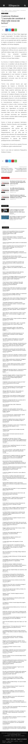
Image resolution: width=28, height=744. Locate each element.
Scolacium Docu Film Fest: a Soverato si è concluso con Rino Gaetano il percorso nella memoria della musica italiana (14, 289)
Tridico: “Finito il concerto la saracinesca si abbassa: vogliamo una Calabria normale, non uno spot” (14, 267)
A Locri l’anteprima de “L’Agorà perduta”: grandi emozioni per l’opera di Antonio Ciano (14, 415)
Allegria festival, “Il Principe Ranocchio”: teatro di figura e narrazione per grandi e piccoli (14, 627)
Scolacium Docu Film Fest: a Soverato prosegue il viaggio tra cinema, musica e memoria (14, 585)
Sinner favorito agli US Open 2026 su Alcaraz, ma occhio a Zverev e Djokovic (14, 589)
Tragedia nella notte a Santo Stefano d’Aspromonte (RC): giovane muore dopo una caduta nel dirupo (15, 298)
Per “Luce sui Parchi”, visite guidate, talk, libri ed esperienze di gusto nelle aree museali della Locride (14, 451)
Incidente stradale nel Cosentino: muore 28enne (14, 472)
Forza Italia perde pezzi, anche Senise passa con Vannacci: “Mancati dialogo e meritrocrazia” (14, 387)
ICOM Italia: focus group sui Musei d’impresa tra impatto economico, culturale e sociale (14, 504)
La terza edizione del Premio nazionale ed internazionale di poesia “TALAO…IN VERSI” (13, 637)
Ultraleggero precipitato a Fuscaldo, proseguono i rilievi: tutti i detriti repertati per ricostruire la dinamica (14, 712)
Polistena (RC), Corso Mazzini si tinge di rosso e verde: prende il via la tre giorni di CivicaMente (14, 396)
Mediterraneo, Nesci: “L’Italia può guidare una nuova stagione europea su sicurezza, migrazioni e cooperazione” (14, 702)
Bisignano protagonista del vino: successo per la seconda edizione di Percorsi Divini (14, 400)
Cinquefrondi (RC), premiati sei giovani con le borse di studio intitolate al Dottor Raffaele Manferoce (13, 334)
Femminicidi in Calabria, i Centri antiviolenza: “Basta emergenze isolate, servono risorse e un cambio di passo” (14, 692)
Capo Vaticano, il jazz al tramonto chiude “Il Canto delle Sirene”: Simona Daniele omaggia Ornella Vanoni (14, 314)
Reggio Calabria (10, 741)
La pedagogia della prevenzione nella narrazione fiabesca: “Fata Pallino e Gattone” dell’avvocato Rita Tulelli (15, 632)
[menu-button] (4, 5)
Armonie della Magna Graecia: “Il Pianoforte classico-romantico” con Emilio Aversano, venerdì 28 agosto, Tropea (14, 238)
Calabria (6, 10)
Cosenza (10, 10)
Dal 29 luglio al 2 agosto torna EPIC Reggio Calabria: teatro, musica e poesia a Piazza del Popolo (18, 217)
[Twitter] (9, 30)
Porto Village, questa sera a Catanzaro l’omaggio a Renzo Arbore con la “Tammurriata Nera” (14, 360)
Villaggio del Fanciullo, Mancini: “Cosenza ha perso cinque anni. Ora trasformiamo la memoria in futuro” (14, 370)
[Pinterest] (12, 30)
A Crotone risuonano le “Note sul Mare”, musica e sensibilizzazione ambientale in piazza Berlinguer (14, 727)
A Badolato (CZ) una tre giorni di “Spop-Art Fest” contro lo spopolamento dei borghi (14, 382)
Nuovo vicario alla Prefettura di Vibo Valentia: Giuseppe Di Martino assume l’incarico (13, 272)
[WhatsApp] (15, 30)
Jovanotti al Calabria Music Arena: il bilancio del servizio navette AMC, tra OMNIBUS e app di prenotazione (14, 420)
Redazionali (5, 205)
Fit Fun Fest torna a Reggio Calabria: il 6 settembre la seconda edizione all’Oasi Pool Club (15, 294)
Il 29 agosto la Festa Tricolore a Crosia (11, 646)
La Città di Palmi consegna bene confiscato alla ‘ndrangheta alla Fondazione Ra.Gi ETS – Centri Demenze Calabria (14, 513)
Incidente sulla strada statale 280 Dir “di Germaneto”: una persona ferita (12, 533)
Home (2, 10)
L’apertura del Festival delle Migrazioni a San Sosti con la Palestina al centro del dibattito (14, 618)
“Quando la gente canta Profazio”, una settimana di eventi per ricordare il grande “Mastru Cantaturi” (15, 309)
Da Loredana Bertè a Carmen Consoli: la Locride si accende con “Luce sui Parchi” (14, 717)
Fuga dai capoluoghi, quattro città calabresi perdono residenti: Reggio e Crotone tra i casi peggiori (13, 328)
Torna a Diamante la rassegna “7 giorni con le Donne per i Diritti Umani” (13, 667)
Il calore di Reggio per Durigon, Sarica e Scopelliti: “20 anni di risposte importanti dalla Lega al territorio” (17, 211)
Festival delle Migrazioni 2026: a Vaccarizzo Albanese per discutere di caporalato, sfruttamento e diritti (15, 484)
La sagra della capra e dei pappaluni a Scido (13, 541)
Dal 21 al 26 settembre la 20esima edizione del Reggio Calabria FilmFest (13, 598)
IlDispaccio (4, 741)
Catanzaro (16, 741)
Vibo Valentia (8, 742)
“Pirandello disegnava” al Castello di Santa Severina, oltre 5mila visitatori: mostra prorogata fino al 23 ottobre (14, 303)
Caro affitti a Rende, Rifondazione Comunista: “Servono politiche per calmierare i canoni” (17, 189)
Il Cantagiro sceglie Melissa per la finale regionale (14, 556)
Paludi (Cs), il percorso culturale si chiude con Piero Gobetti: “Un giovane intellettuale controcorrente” (18, 196)
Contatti (8, 739)
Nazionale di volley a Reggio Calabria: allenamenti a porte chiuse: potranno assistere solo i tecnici (15, 508)
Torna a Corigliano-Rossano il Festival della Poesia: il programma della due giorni (21, 170)
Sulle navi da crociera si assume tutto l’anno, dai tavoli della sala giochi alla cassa (14, 493)
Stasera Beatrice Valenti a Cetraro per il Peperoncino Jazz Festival (12, 537)
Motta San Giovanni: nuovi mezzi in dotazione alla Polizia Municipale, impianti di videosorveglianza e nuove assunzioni (14, 612)
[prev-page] (2, 202)
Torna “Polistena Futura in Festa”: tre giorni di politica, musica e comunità (13, 687)
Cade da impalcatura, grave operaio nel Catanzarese (15, 242)
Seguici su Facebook (22, 739)
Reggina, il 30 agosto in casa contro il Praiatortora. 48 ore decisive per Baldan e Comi (14, 425)
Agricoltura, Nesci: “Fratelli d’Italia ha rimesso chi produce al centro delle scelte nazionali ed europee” (14, 498)
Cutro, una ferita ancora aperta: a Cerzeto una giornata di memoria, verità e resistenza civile (13, 262)
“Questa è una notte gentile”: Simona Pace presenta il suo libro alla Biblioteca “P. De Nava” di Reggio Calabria (14, 410)
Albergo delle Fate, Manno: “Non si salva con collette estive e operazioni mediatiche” (13, 391)
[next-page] (4, 202)
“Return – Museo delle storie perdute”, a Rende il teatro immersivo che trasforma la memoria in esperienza (14, 365)
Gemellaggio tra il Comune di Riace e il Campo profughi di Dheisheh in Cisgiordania (13, 560)
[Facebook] (6, 30)
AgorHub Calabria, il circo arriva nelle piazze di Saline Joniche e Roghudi (13, 697)
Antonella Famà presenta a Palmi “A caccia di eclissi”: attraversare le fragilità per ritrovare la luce (14, 252)
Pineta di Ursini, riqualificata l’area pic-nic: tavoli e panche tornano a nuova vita (14, 446)
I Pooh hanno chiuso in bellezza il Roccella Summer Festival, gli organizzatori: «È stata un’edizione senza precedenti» (13, 283)
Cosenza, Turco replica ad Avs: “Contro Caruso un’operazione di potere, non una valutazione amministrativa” (13, 722)
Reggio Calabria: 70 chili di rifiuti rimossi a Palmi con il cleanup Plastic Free (14, 528)
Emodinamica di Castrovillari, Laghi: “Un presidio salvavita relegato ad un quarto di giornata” (18, 182)
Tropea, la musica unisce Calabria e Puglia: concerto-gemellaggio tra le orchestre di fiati (13, 678)
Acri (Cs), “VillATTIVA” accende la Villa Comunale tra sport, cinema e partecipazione (15, 707)
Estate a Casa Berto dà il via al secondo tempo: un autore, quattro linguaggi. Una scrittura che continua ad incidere (14, 247)
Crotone (3, 742)
